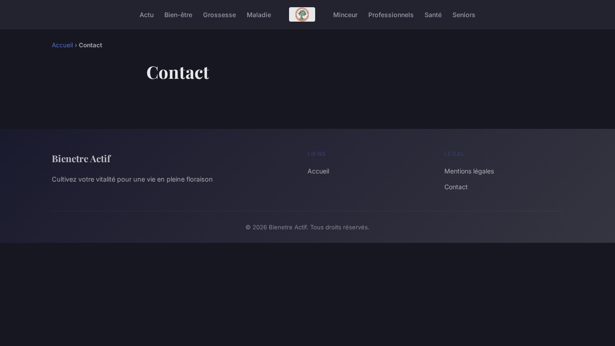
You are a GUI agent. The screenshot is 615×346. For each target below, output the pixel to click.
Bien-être (178, 14)
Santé (433, 14)
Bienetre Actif (81, 158)
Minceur (345, 14)
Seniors (463, 14)
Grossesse (219, 14)
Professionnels (391, 14)
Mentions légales (469, 171)
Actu (147, 14)
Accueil (62, 45)
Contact (456, 187)
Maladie (259, 14)
